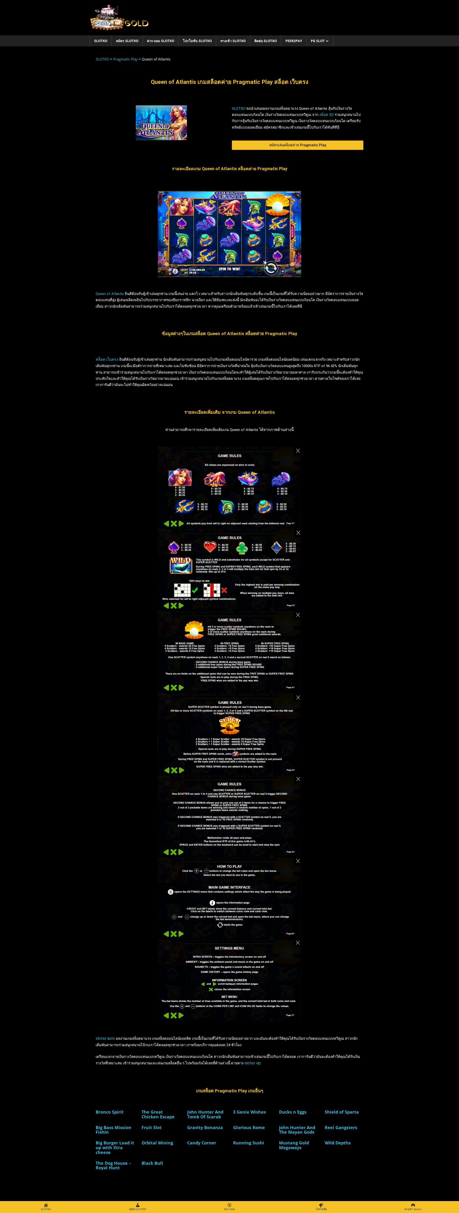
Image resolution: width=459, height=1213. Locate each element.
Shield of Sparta (342, 1112)
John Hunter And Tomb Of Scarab (205, 1114)
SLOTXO (100, 40)
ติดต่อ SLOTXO (265, 40)
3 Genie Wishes (249, 1112)
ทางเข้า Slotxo (233, 40)
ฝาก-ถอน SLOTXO (160, 40)
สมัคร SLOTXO (127, 40)
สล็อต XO (326, 115)
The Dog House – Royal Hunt (113, 1165)
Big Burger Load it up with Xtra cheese (115, 1147)
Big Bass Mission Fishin (113, 1130)
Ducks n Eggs (292, 1112)
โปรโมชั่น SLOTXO (197, 40)
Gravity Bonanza (205, 1127)
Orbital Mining (157, 1143)
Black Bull (152, 1163)
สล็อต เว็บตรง (107, 359)
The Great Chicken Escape (158, 1114)
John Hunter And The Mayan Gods (297, 1130)
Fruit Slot (152, 1127)
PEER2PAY (293, 40)
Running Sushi (248, 1143)
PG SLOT (318, 40)
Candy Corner (201, 1143)
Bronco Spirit (110, 1112)
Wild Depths (338, 1143)
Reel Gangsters (341, 1127)
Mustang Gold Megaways (294, 1145)
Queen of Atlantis (110, 294)
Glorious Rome (249, 1127)
